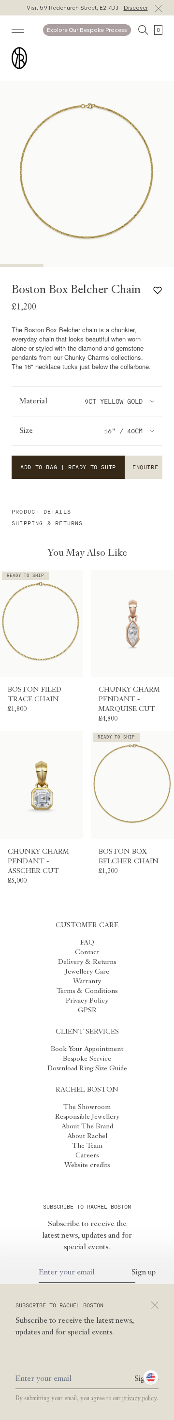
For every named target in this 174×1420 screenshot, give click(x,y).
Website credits (87, 1165)
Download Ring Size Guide (87, 1068)
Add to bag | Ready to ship (68, 467)
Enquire (145, 467)
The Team (87, 1145)
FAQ (87, 942)
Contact (87, 952)
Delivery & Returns (87, 962)
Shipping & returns (47, 523)
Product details (41, 511)
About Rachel (87, 1136)
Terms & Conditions (87, 991)
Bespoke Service (87, 1058)
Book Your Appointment (87, 1049)
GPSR (87, 1010)
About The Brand (87, 1126)
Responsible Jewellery (87, 1116)
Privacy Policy (87, 1000)
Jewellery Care (87, 971)
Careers (87, 1155)
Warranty (87, 981)
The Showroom (87, 1107)
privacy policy (139, 1399)
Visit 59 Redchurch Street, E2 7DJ (87, 7)
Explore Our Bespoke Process (87, 30)
